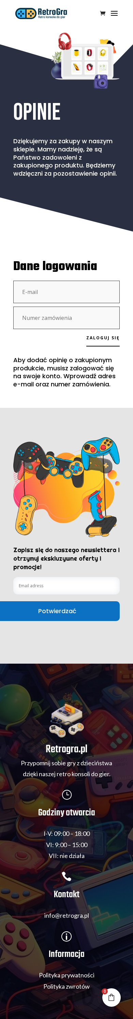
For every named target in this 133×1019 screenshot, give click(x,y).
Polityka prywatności (66, 975)
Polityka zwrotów (66, 986)
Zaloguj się (103, 338)
